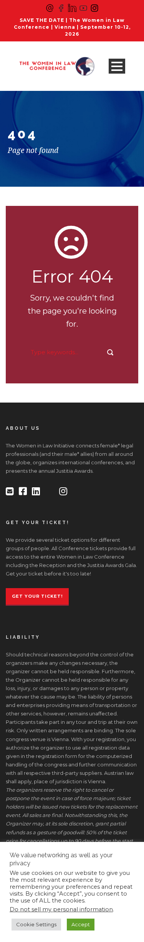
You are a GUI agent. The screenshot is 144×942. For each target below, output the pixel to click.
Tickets (38, 115)
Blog (34, 96)
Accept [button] (80, 924)
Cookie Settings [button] (36, 924)
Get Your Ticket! (37, 596)
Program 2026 (49, 134)
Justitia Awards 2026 (58, 173)
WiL (32, 154)
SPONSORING (49, 192)
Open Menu (117, 66)
